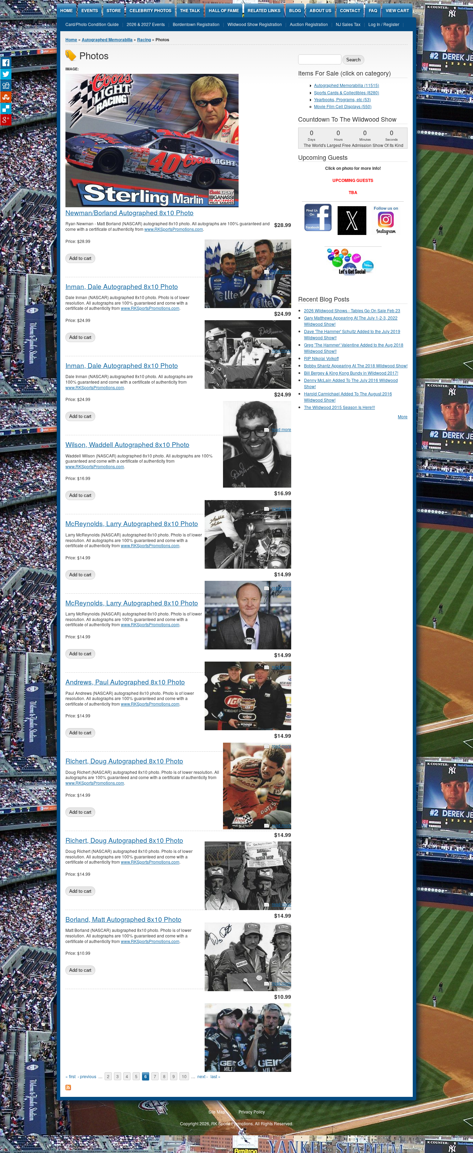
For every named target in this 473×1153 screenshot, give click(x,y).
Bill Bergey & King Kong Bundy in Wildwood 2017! (351, 373)
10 (184, 1076)
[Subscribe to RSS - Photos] (68, 1088)
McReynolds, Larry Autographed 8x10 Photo (131, 523)
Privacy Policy (252, 1112)
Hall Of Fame (224, 10)
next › (202, 1076)
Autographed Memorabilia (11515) (346, 85)
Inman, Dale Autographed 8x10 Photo (121, 286)
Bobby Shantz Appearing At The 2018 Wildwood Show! (356, 365)
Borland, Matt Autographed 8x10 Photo (123, 919)
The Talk (190, 10)
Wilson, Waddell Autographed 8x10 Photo (127, 444)
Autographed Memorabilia (107, 39)
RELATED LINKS (264, 10)
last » (216, 1076)
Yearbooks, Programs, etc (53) (342, 99)
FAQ (373, 10)
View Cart (397, 10)
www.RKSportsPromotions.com (173, 229)
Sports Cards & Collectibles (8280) (346, 92)
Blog (295, 10)
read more (281, 271)
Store (114, 10)
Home (66, 10)
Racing (144, 39)
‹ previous (87, 1076)
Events (89, 10)
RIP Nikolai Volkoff (321, 358)
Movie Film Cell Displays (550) (343, 106)
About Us (320, 10)
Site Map (216, 1112)
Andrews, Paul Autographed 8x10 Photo (125, 681)
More (403, 416)
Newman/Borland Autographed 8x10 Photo (129, 212)
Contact (350, 10)
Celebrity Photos (150, 10)
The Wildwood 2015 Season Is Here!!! (339, 407)
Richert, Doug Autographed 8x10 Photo (124, 760)
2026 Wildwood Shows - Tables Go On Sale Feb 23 (352, 310)
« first (70, 1076)
